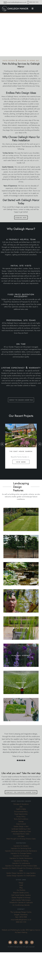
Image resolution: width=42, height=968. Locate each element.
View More (21, 461)
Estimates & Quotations (21, 804)
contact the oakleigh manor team (21, 400)
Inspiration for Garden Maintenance (21, 858)
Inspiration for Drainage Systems (21, 853)
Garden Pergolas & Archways (21, 898)
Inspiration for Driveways (21, 856)
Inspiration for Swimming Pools (21, 848)
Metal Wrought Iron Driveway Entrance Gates (21, 839)
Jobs (21, 807)
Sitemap (21, 821)
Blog (21, 888)
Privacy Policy (21, 816)
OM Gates (21, 836)
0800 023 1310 (33, 2)
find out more (21, 526)
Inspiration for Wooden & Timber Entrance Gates (21, 866)
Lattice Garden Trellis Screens (21, 900)
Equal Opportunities (21, 814)
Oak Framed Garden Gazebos (21, 895)
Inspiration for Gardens (21, 846)
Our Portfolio (21, 890)
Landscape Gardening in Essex (21, 831)
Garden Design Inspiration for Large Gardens (21, 873)
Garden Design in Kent (21, 826)
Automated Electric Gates (21, 834)
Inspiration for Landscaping (21, 863)
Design (21, 883)
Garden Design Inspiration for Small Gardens (21, 876)
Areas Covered (21, 824)
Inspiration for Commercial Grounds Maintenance (21, 851)
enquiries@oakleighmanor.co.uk (16, 2)
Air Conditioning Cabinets (21, 905)
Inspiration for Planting (21, 861)
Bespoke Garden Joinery (21, 893)
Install (21, 885)
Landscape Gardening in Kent (21, 829)
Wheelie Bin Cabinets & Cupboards (21, 902)
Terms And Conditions (21, 819)
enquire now (20, 217)
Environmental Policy (21, 812)
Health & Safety (21, 809)
